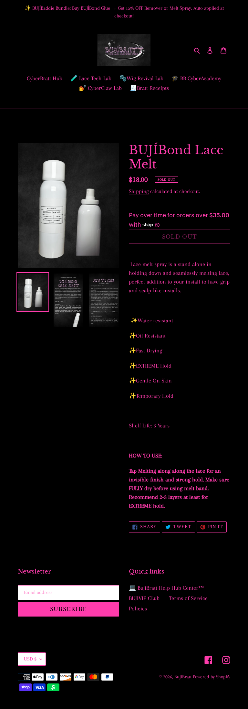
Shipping (139, 191)
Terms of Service (188, 598)
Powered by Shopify (211, 676)
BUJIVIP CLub (144, 598)
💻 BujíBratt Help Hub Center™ (166, 588)
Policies (138, 608)
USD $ (30, 659)
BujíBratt (183, 676)
